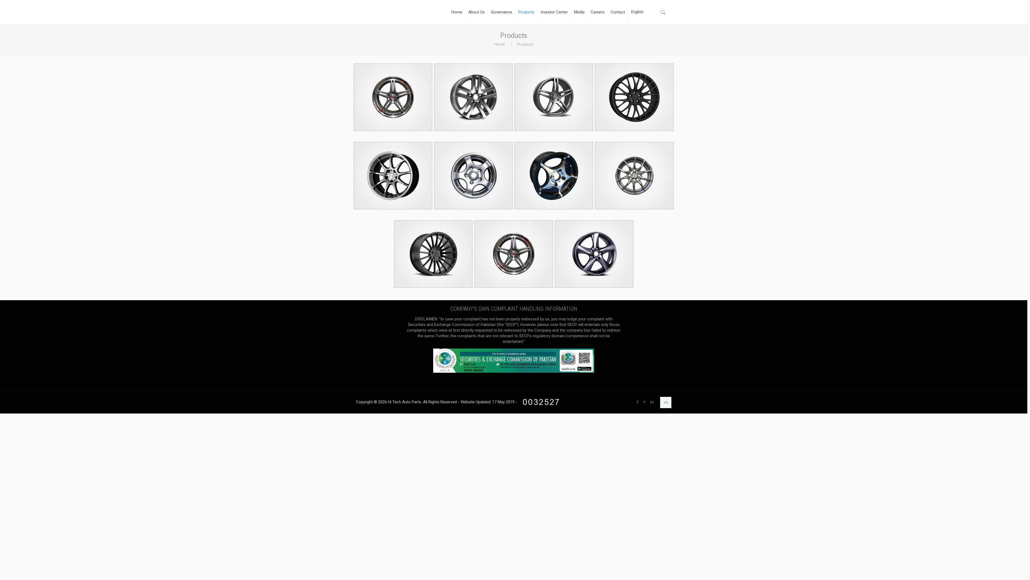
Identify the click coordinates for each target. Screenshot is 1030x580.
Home (499, 44)
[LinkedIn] (652, 402)
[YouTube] (645, 402)
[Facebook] (637, 402)
